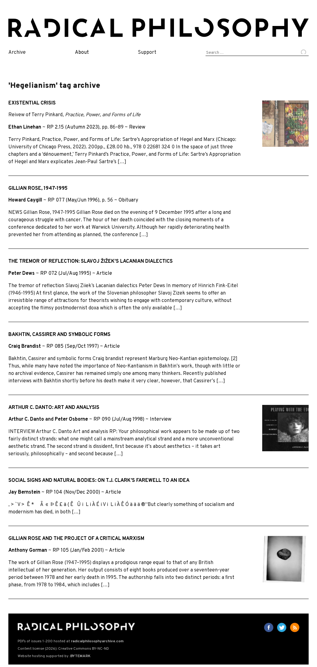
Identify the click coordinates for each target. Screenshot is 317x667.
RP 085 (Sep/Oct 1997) (72, 346)
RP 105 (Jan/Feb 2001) (78, 550)
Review (137, 127)
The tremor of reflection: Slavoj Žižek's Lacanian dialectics (90, 261)
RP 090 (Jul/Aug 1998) (118, 419)
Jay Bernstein (24, 492)
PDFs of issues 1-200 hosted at (71, 641)
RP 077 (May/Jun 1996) (73, 200)
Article (104, 273)
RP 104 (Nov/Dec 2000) (73, 492)
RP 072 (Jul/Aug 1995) (65, 273)
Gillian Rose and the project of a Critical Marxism (76, 539)
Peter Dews (21, 273)
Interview (160, 419)
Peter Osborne (71, 419)
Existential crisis (32, 103)
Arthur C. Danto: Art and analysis (53, 408)
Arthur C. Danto (26, 419)
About (82, 52)
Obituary (128, 200)
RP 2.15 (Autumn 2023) (73, 127)
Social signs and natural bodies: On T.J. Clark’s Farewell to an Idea (98, 481)
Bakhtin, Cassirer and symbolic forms (59, 335)
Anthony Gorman (27, 550)
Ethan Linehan (24, 127)
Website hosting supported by (54, 656)
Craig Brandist (24, 346)
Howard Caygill (25, 200)
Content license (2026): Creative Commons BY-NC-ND (63, 648)
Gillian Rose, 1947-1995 (37, 188)
